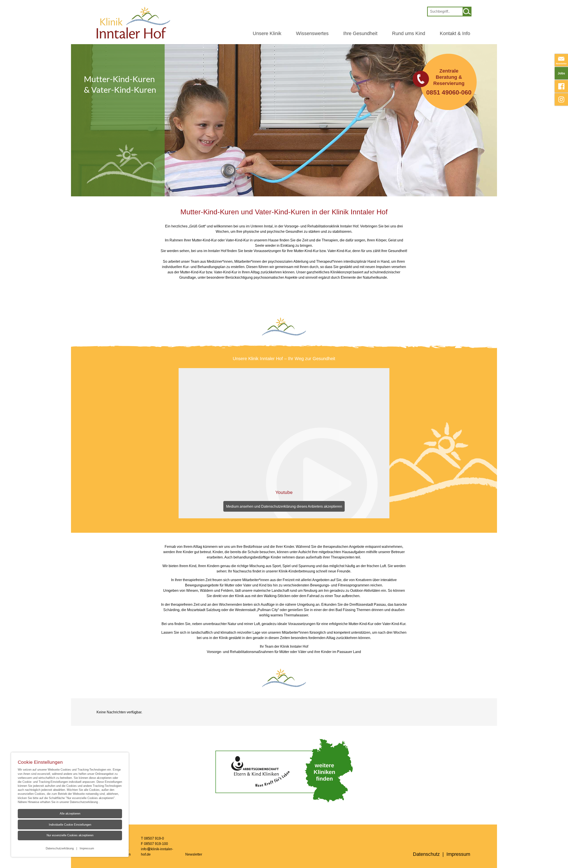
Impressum (87, 848)
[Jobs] (561, 73)
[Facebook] (561, 86)
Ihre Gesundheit (360, 33)
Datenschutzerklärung (84, 802)
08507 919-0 (154, 838)
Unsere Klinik (267, 33)
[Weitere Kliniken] (284, 771)
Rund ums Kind (408, 33)
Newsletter (193, 854)
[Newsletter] (561, 60)
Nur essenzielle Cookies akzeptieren (70, 835)
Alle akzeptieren (70, 813)
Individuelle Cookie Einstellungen (70, 824)
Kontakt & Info (455, 33)
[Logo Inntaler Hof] (133, 23)
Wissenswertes (312, 33)
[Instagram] (561, 99)
